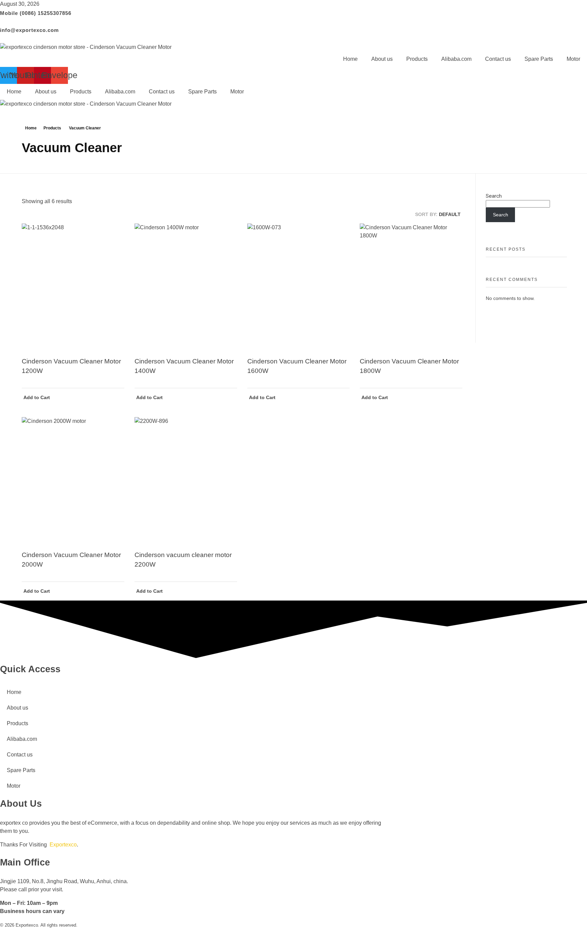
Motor (573, 59)
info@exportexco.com (29, 30)
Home (350, 59)
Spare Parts (538, 59)
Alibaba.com (456, 59)
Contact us (498, 59)
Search (494, 196)
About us (382, 59)
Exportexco (62, 844)
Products (417, 59)
